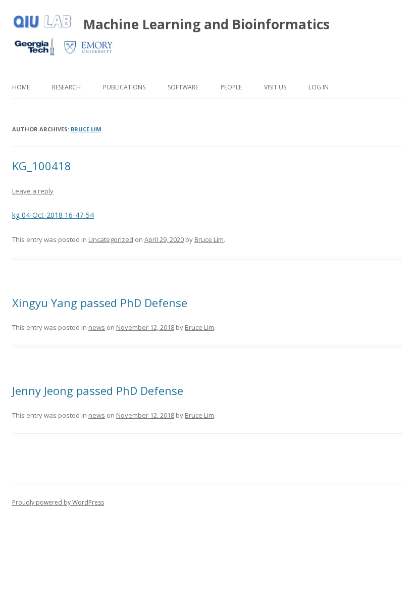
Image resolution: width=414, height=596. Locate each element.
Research (66, 87)
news (96, 327)
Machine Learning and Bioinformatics (206, 24)
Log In (318, 87)
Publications (124, 87)
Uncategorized (110, 239)
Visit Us (275, 87)
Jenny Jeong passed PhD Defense (97, 390)
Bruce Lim (86, 129)
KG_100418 (41, 165)
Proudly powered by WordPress (58, 502)
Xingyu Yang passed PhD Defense (99, 302)
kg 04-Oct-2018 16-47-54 (53, 215)
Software (183, 87)
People (231, 87)
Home (21, 87)
